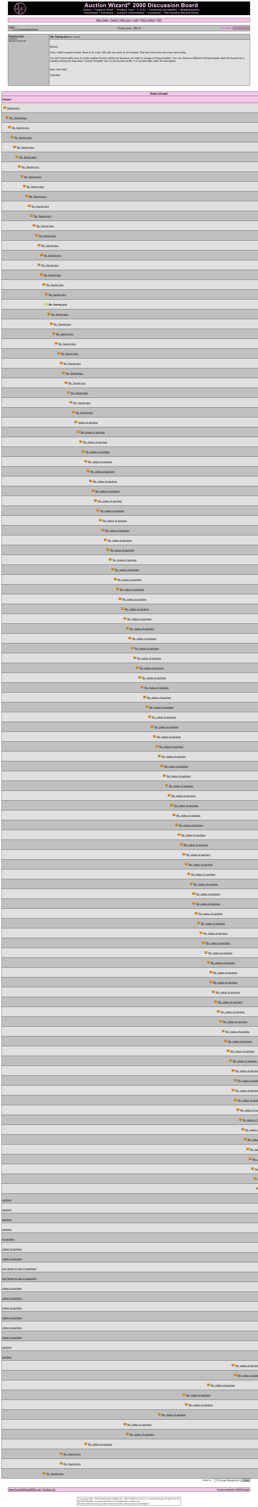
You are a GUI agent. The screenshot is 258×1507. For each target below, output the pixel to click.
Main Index (102, 20)
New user (125, 20)
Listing (12, 27)
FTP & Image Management (25, 29)
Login (135, 20)
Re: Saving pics (18, 118)
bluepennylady (16, 36)
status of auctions (88, 422)
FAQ (159, 20)
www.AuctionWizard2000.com (25, 1489)
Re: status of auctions (93, 432)
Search (114, 20)
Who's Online (148, 20)
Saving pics (13, 108)
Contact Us (49, 1489)
